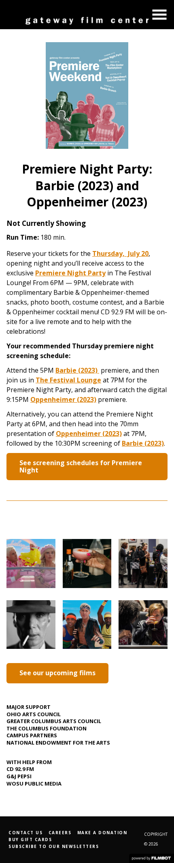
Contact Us (25, 832)
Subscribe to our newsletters (53, 846)
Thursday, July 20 (120, 253)
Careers (60, 832)
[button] (159, 14)
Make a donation (102, 832)
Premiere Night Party (70, 272)
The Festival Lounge (68, 380)
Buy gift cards (30, 839)
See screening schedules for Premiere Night (80, 466)
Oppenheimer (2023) (63, 399)
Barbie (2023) (77, 370)
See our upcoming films (57, 672)
